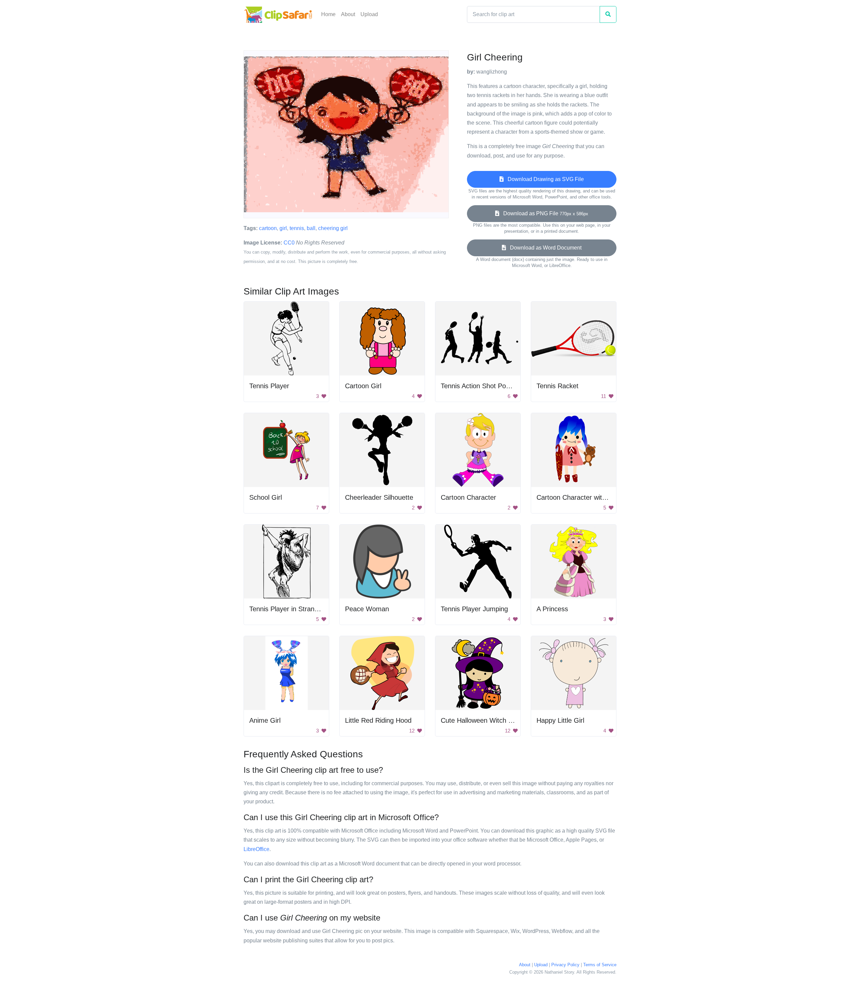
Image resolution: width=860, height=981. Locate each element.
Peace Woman (367, 609)
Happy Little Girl (560, 720)
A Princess (552, 609)
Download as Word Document (544, 248)
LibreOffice (256, 849)
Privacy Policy (565, 964)
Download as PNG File (543, 213)
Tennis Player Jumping (474, 609)
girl (283, 228)
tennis (297, 228)
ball (311, 228)
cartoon (268, 228)
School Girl (265, 497)
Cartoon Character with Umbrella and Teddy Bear (609, 497)
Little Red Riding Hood (378, 720)
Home (328, 14)
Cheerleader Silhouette (379, 497)
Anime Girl (265, 720)
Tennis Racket (557, 386)
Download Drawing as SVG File (544, 179)
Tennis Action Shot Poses (478, 386)
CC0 (289, 243)
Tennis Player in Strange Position (298, 609)
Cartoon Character (468, 497)
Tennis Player (269, 386)
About (348, 14)
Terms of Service (599, 964)
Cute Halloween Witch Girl (480, 720)
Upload (369, 14)
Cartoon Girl (363, 386)
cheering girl (333, 228)
